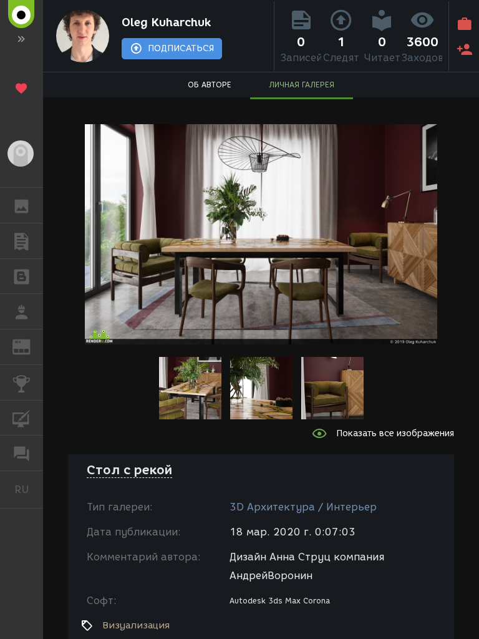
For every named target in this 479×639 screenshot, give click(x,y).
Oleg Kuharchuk (166, 22)
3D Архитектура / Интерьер (303, 507)
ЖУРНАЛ (29, 346)
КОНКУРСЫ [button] (21, 382)
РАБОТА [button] (21, 311)
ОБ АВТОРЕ (209, 84)
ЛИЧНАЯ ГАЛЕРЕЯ (301, 84)
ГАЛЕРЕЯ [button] (21, 205)
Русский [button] (28, 489)
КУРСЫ (21, 418)
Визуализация (136, 625)
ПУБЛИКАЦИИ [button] (21, 240)
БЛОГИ (21, 276)
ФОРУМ (21, 453)
